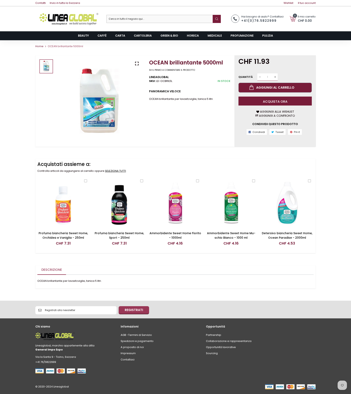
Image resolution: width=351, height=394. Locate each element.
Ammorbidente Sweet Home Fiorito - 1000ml (175, 235)
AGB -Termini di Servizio (136, 335)
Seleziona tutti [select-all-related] (115, 171)
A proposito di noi (132, 347)
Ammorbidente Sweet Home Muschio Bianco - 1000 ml (231, 235)
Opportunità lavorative (221, 347)
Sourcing (212, 353)
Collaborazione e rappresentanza (228, 341)
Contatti (40, 3)
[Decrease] (259, 77)
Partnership (213, 335)
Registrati (134, 310)
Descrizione (51, 269)
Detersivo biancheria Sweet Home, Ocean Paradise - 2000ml (287, 235)
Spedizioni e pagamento (137, 341)
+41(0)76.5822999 (259, 21)
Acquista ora (275, 101)
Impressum (128, 353)
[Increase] (275, 77)
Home (39, 46)
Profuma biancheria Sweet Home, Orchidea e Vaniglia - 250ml (63, 235)
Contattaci (127, 359)
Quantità (245, 77)
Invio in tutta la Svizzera (65, 3)
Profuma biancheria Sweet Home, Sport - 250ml (119, 235)
